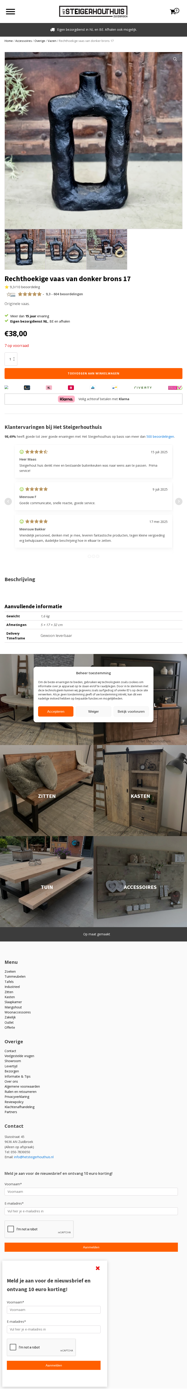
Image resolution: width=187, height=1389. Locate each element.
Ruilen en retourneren (20, 1091)
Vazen (52, 41)
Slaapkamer (13, 1002)
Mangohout (13, 1007)
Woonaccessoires (18, 1012)
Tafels (9, 981)
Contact (10, 1051)
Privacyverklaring (17, 1096)
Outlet (9, 1022)
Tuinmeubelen (15, 976)
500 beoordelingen (160, 436)
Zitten (9, 992)
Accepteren (55, 711)
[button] (175, 59)
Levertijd (11, 1066)
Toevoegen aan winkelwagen (93, 373)
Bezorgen (12, 1071)
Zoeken (10, 971)
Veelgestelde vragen (19, 1056)
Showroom (13, 1061)
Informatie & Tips (18, 1076)
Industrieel (12, 987)
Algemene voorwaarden (22, 1086)
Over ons (11, 1081)
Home (9, 41)
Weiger (93, 711)
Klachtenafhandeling (19, 1107)
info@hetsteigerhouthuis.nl (34, 1157)
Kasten (10, 997)
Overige (39, 41)
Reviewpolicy (14, 1102)
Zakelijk (10, 1017)
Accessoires (23, 41)
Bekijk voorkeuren (131, 711)
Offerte (10, 1027)
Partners (11, 1112)
